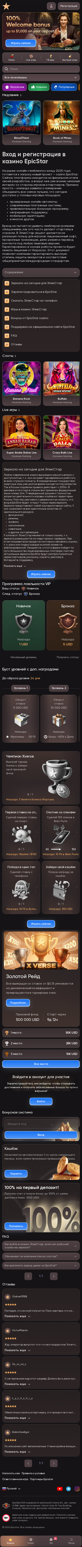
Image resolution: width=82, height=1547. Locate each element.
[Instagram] (77, 1489)
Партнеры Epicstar (41, 1479)
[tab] (12, 57)
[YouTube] (60, 1489)
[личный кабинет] (51, 6)
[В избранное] (36, 105)
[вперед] (54, 1276)
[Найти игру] (6, 69)
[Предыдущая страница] (28, 1463)
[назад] (28, 1276)
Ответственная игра (15, 1479)
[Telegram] (68, 1489)
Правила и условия (33, 1473)
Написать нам (11, 1473)
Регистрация (68, 6)
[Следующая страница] (54, 1463)
